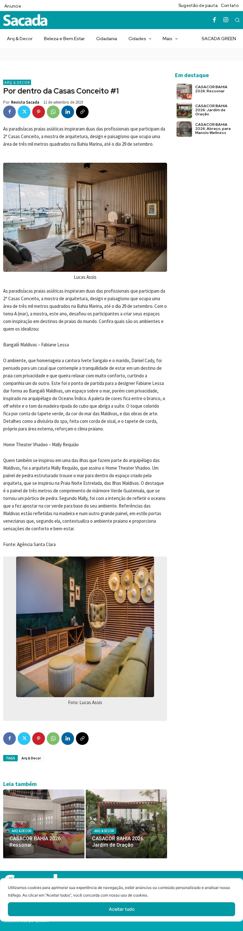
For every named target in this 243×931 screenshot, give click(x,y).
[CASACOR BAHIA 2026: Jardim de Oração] (126, 823)
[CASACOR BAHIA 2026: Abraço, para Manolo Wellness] (184, 129)
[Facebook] (214, 20)
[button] (237, 19)
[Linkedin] (67, 112)
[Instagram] (226, 20)
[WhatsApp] (53, 112)
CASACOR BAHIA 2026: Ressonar (211, 89)
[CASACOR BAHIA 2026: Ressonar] (43, 823)
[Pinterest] (38, 112)
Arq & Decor (17, 82)
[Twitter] (24, 112)
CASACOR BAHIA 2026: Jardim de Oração (211, 110)
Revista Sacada (25, 102)
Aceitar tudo (121, 909)
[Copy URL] (82, 112)
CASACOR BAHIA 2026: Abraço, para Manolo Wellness (213, 128)
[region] (121, 904)
